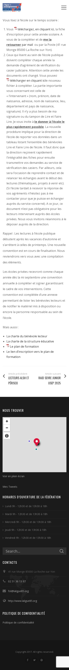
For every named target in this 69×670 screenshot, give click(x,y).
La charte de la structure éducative (30, 341)
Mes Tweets (10, 486)
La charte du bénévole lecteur (26, 336)
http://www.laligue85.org (22, 601)
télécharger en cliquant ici (27, 80)
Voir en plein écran (13, 476)
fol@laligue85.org (18, 591)
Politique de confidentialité (18, 622)
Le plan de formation (24, 346)
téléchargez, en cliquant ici (36, 29)
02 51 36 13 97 (17, 581)
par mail (28, 45)
